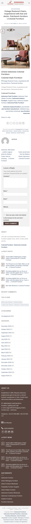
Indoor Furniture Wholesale (9, 484)
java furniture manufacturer (10, 109)
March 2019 (5, 352)
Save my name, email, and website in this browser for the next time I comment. (14, 217)
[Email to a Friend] (17, 123)
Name (5, 191)
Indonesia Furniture (7, 478)
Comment (6, 176)
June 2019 (4, 342)
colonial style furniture (7, 305)
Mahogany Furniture (23, 517)
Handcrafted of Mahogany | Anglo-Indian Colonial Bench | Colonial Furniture (16, 258)
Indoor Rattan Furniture (8, 490)
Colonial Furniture (9, 521)
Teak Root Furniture (8, 519)
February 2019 (5, 356)
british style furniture (7, 131)
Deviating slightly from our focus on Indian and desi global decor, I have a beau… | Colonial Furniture (17, 272)
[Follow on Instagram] (6, 431)
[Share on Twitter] (13, 123)
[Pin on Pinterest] (20, 123)
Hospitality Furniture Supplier (10, 487)
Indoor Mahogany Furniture (9, 481)
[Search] (29, 3)
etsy (9, 117)
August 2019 (5, 336)
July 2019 (4, 339)
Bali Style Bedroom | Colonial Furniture (18, 285)
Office (25, 23)
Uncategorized (15, 8)
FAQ (19, 508)
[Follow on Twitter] (9, 431)
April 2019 (4, 349)
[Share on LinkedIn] (23, 123)
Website (5, 207)
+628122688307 (8, 428)
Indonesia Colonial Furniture (12, 514)
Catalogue (25, 508)
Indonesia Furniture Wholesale (10, 493)
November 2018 (6, 365)
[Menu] (2, 3)
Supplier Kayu (12, 100)
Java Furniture (21, 515)
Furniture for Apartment (20, 521)
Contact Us (18, 509)
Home (3, 508)
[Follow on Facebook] (2, 431)
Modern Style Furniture (21, 519)
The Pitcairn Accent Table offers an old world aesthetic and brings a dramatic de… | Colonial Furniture (17, 265)
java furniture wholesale (13, 111)
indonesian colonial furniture (18, 132)
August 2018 (5, 375)
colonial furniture (17, 131)
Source (3, 117)
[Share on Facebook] (10, 123)
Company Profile (12, 508)
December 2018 (6, 362)
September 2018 (6, 372)
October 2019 (5, 329)
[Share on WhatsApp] (7, 123)
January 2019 (5, 359)
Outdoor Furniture (6, 499)
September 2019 (6, 332)
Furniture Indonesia (7, 502)
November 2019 (6, 326)
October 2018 (5, 369)
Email (5, 199)
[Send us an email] (12, 431)
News (11, 509)
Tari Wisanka (7, 422)
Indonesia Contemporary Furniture (11, 496)
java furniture (25, 107)
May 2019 (4, 346)
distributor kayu (24, 109)
